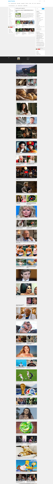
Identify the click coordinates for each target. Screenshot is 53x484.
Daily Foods (10, 9)
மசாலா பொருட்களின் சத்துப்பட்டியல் (40, 26)
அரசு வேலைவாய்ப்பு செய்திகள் (10, 16)
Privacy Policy (10, 31)
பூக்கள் (37, 24)
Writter (19, 12)
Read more (28, 17)
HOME (8, 57)
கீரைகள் (37, 22)
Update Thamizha (11, 1)
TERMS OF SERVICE (11, 32)
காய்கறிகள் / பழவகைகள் (39, 19)
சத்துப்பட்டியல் (10, 20)
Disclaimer (10, 30)
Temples (37, 14)
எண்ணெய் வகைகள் (38, 20)
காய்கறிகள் (37, 21)
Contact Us (10, 29)
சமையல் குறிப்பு (10, 21)
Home (9, 8)
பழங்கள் (37, 23)
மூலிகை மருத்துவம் (38, 29)
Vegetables (10, 14)
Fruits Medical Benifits (38, 13)
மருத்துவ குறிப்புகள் (38, 28)
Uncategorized (10, 13)
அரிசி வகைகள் (37, 18)
